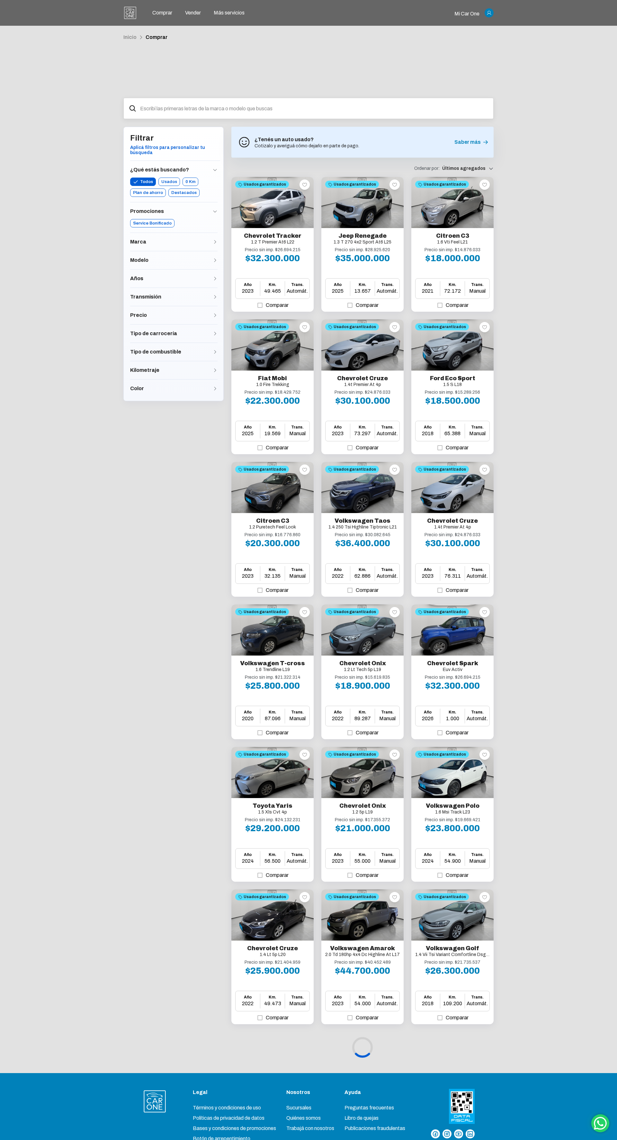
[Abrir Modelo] (215, 260)
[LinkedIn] (470, 1133)
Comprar (156, 37)
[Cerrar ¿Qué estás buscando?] (215, 169)
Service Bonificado (152, 223)
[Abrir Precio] (215, 315)
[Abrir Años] (215, 278)
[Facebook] (435, 1133)
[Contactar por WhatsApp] (600, 1123)
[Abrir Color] (215, 388)
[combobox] (314, 108)
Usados (169, 181)
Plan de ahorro (148, 192)
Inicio (130, 37)
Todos (146, 181)
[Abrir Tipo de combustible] (215, 351)
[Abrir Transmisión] (215, 296)
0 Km (190, 181)
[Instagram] (447, 1133)
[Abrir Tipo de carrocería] (215, 333)
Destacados (184, 192)
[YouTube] (458, 1133)
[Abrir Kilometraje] (215, 370)
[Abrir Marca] (215, 241)
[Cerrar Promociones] (215, 211)
